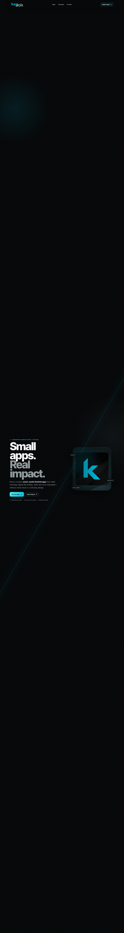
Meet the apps (17, 494)
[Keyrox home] (17, 4)
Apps (53, 4)
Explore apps (107, 4)
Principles (61, 4)
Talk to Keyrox (32, 494)
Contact (69, 4)
